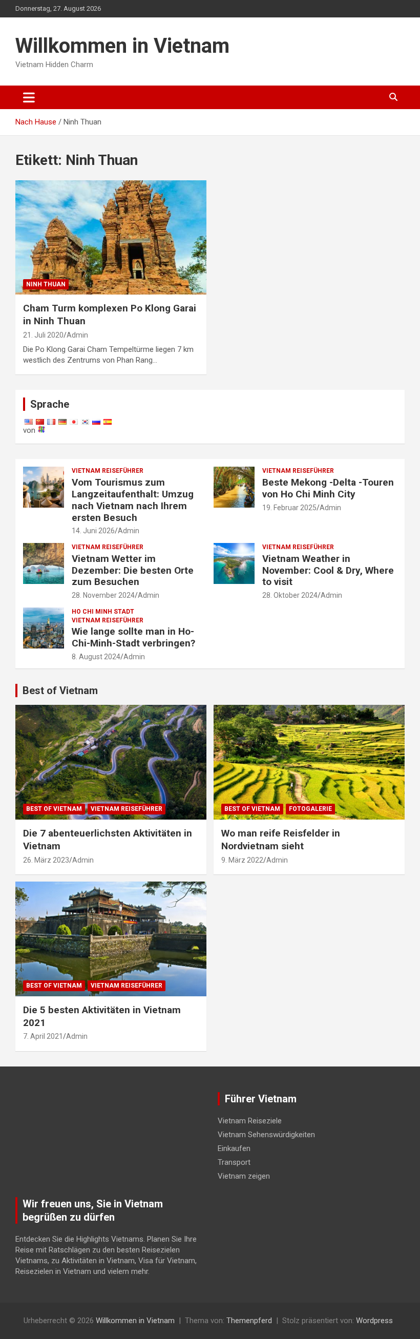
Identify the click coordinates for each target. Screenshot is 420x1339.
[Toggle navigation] (29, 97)
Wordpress (374, 1320)
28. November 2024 (103, 595)
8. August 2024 (96, 657)
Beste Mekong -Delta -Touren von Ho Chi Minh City (328, 488)
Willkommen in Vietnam (122, 46)
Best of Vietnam (60, 690)
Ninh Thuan (46, 284)
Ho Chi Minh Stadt (103, 611)
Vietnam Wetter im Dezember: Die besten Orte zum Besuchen (133, 570)
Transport (234, 1162)
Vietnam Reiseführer (107, 470)
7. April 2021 (43, 1036)
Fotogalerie (310, 808)
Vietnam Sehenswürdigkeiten (266, 1134)
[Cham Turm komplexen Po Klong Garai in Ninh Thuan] (111, 237)
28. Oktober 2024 (290, 595)
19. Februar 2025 (289, 508)
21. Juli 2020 (43, 335)
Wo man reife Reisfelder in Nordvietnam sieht (280, 839)
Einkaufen (234, 1148)
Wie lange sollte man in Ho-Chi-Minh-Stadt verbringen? (133, 637)
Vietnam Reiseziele (250, 1120)
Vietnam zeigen (244, 1176)
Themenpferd (249, 1320)
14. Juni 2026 (93, 531)
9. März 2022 (242, 860)
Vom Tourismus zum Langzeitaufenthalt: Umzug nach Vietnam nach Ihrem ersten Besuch (133, 499)
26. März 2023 (46, 860)
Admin (77, 335)
